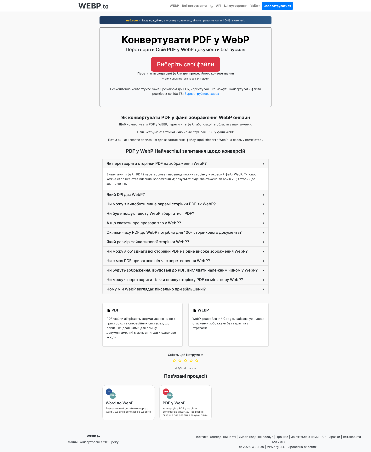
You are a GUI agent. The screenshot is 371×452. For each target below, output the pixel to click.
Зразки (334, 437)
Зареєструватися (277, 6)
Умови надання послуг (256, 437)
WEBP (174, 6)
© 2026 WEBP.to (251, 447)
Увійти (255, 6)
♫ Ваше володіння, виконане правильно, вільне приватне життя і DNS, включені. (185, 20)
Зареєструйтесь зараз (202, 94)
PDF (115, 310)
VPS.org (273, 447)
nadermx (310, 447)
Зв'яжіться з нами (305, 437)
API (218, 6)
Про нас (282, 437)
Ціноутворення (235, 6)
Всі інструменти (194, 6)
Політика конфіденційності (215, 437)
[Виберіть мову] (211, 5)
